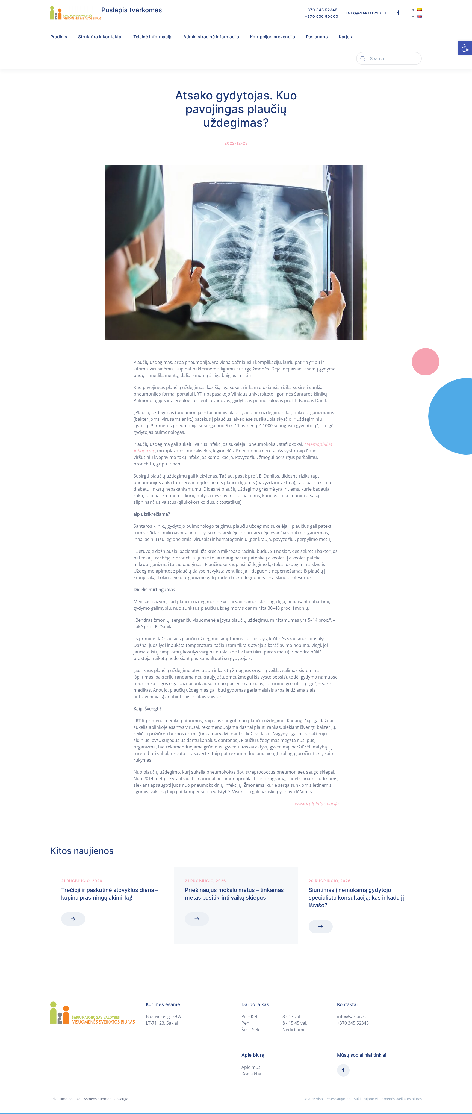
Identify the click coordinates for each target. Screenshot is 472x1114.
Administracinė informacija (211, 36)
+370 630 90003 (321, 16)
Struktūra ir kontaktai (100, 36)
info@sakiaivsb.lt (366, 13)
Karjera (346, 36)
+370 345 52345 (321, 10)
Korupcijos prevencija (272, 36)
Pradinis (58, 36)
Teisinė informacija (152, 36)
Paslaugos (317, 36)
